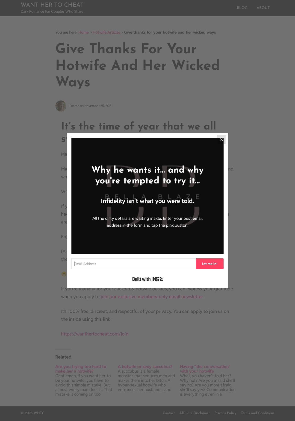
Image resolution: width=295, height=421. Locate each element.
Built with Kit (147, 279)
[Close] (221, 139)
